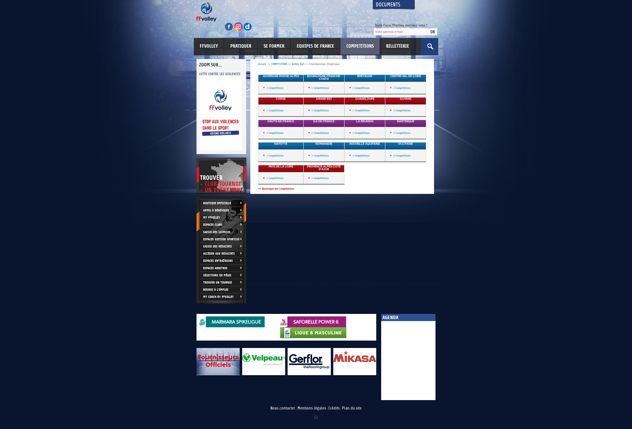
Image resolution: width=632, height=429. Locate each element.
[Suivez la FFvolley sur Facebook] (229, 30)
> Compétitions (320, 88)
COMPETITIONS (360, 46)
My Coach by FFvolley (218, 297)
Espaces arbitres (215, 268)
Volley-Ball (298, 64)
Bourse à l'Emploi (215, 289)
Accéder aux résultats (219, 253)
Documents (388, 5)
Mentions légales (311, 408)
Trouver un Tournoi (217, 282)
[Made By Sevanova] (316, 414)
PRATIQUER (240, 46)
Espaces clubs (212, 224)
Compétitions (276, 88)
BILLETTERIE (397, 46)
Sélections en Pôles (217, 275)
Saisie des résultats (217, 246)
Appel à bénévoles (216, 210)
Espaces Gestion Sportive (221, 239)
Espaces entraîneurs (218, 261)
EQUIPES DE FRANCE (315, 46)
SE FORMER (274, 46)
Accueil (262, 64)
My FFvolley (211, 217)
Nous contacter (282, 408)
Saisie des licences (216, 232)
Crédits (334, 408)
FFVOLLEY (209, 46)
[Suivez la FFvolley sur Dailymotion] (247, 30)
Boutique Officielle (217, 203)
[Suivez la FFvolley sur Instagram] (238, 30)
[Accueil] (280, 11)
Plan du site (352, 408)
